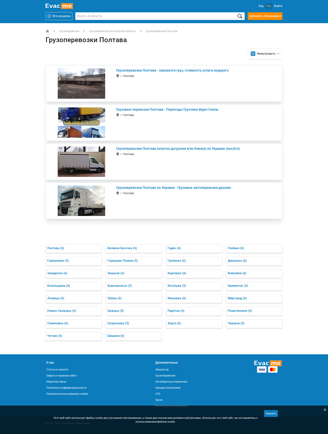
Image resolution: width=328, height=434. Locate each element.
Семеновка (57, 323)
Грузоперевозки (69, 31)
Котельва (177, 285)
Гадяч (174, 248)
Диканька (237, 260)
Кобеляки (237, 273)
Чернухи (236, 323)
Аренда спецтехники (168, 387)
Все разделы (62, 16)
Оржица (115, 311)
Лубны (114, 298)
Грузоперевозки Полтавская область (112, 31)
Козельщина (58, 285)
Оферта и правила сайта (61, 375)
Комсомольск (119, 285)
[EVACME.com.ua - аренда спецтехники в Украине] (47, 31)
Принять (271, 413)
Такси (158, 399)
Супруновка (118, 323)
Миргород (237, 298)
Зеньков (115, 273)
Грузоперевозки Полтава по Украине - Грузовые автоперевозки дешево (173, 188)
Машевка (177, 298)
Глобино (236, 248)
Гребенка (177, 260)
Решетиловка (240, 311)
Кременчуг (238, 285)
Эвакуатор (162, 369)
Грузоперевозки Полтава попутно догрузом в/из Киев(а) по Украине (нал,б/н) (178, 148)
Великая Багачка (122, 248)
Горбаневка (58, 260)
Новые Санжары (61, 311)
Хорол (174, 323)
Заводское (57, 273)
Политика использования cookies (67, 393)
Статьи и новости (57, 369)
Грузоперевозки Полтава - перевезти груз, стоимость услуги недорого (172, 70)
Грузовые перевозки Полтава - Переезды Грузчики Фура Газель (167, 109)
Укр (261, 6)
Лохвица (55, 298)
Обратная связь (56, 381)
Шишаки (115, 336)
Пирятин (176, 311)
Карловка (177, 273)
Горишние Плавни (122, 260)
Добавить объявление (265, 16)
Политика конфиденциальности (66, 387)
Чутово (54, 336)
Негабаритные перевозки (171, 381)
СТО (157, 393)
